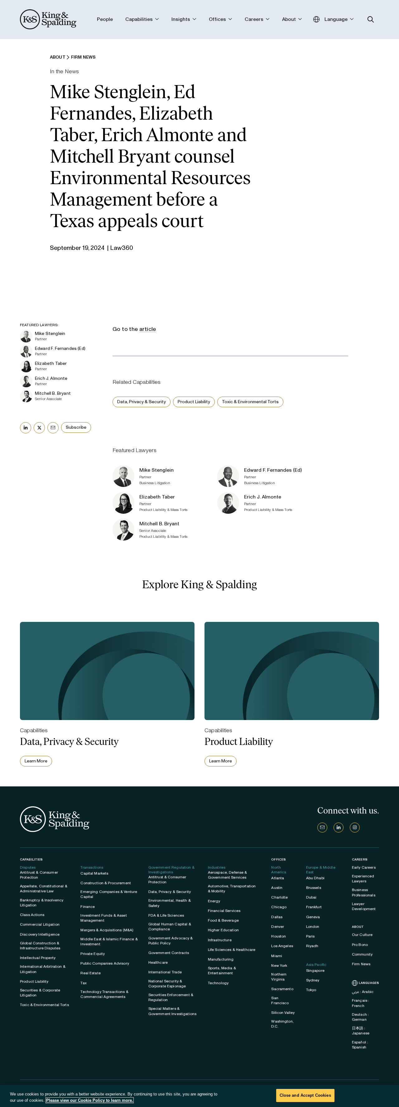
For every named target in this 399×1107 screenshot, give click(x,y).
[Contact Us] (322, 828)
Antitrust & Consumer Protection (39, 875)
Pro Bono (360, 944)
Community (362, 954)
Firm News (361, 964)
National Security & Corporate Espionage (167, 983)
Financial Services (224, 911)
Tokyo (311, 990)
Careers (360, 859)
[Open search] (371, 19)
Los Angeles (282, 946)
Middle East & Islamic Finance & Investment (108, 941)
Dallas (276, 917)
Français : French (360, 1003)
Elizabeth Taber (51, 363)
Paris (310, 936)
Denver (277, 926)
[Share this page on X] (39, 427)
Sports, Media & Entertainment (222, 970)
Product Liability (194, 401)
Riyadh (312, 946)
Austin (276, 887)
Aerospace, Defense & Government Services (227, 875)
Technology (218, 983)
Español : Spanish (360, 1044)
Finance (87, 906)
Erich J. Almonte (51, 378)
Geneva (313, 917)
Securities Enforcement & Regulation (170, 997)
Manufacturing (221, 959)
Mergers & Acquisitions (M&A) (106, 930)
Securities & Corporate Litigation (40, 992)
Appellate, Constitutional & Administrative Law (43, 888)
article (147, 329)
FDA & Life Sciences (166, 915)
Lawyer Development (364, 906)
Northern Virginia (278, 976)
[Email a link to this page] (53, 427)
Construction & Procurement (105, 883)
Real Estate (90, 973)
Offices (278, 859)
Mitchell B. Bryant (53, 393)
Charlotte (279, 897)
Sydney (313, 980)
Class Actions (32, 915)
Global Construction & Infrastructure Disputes (40, 945)
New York (279, 965)
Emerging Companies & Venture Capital (108, 894)
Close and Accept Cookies (305, 1095)
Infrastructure (220, 940)
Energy (214, 901)
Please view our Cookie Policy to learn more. (89, 1100)
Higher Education (223, 930)
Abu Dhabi (315, 878)
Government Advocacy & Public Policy (170, 940)
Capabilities (31, 859)
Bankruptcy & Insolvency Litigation (41, 902)
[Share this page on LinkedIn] (25, 427)
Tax (83, 983)
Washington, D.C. (282, 1023)
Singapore (315, 970)
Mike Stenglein (50, 333)
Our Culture (362, 935)
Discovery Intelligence (40, 934)
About (358, 927)
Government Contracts (168, 953)
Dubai (311, 897)
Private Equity (92, 954)
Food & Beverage (223, 920)
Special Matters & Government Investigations (172, 1011)
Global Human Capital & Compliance (169, 926)
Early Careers (364, 867)
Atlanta (277, 878)
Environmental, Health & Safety (169, 903)
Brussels (313, 887)
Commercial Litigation (40, 924)
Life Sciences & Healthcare (232, 949)
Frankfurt (314, 907)
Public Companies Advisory (104, 963)
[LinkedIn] (339, 828)
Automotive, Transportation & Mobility (232, 888)
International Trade (165, 972)
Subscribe (76, 427)
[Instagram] (355, 828)
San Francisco (280, 1000)
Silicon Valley (283, 1012)
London (313, 926)
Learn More (36, 761)
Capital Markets (94, 873)
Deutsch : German (360, 1017)
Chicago (278, 907)
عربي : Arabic (362, 992)
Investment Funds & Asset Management (103, 918)
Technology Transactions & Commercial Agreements (104, 994)
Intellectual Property (37, 958)
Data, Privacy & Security (141, 401)
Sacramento (282, 989)
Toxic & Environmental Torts (250, 401)
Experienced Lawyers (363, 878)
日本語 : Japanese (360, 1030)
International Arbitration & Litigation (42, 969)
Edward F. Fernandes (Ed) (60, 348)
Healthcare (158, 962)
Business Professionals (363, 892)
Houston (278, 936)
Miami (276, 956)
